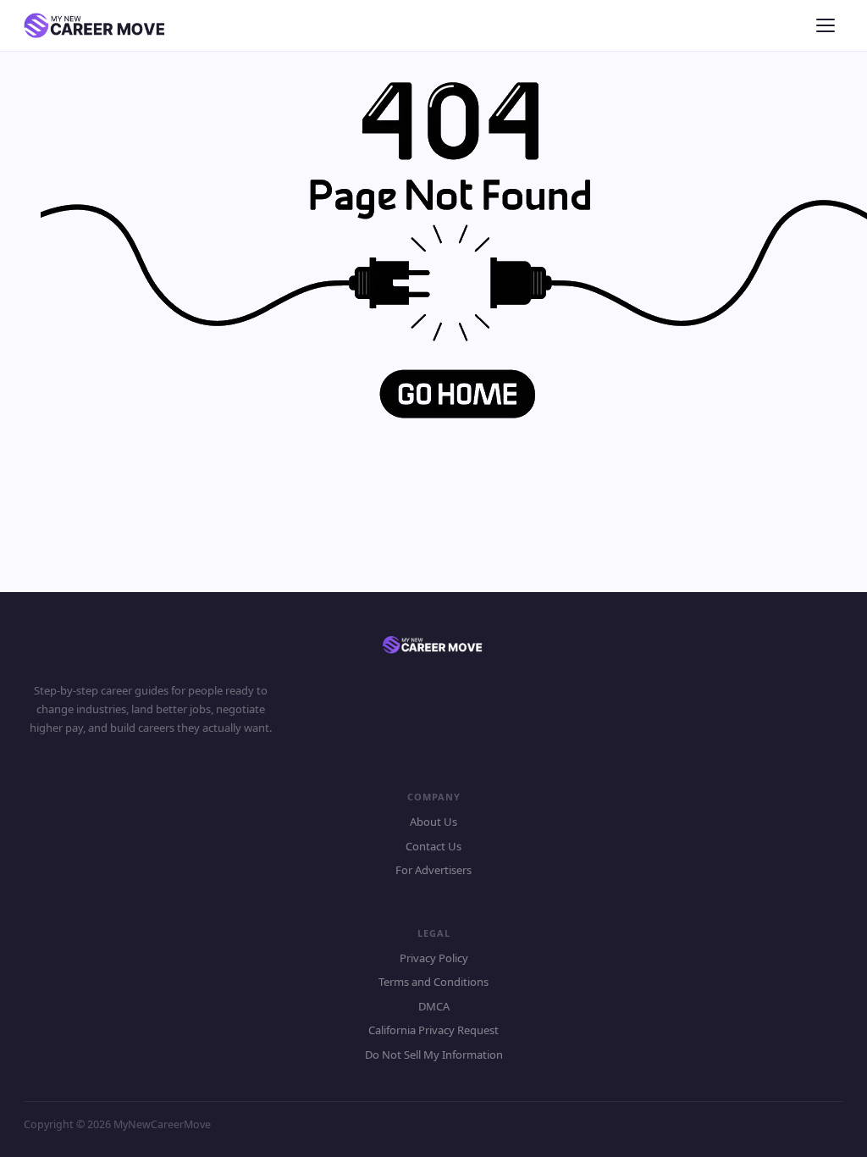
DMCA (434, 1006)
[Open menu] (828, 25)
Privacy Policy (434, 958)
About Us (433, 821)
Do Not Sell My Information (434, 1054)
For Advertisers (433, 869)
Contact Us (433, 846)
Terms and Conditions (433, 981)
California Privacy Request (433, 1030)
